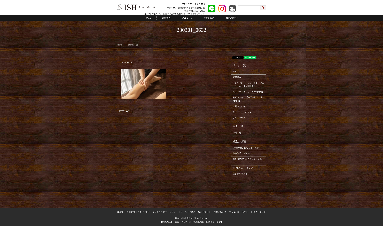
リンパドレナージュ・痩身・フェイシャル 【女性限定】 (248, 84)
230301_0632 (124, 111)
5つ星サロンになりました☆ (246, 148)
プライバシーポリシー (243, 112)
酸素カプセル (204, 212)
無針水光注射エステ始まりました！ (247, 161)
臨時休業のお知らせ (242, 153)
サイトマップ (239, 117)
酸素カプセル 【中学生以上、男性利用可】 (249, 99)
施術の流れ (209, 18)
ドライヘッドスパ (186, 212)
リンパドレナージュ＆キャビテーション (156, 212)
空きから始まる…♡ (242, 173)
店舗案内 (166, 18)
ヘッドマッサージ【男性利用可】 (248, 92)
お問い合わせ (232, 18)
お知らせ (237, 133)
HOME (148, 18)
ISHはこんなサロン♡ (243, 168)
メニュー (186, 18)
